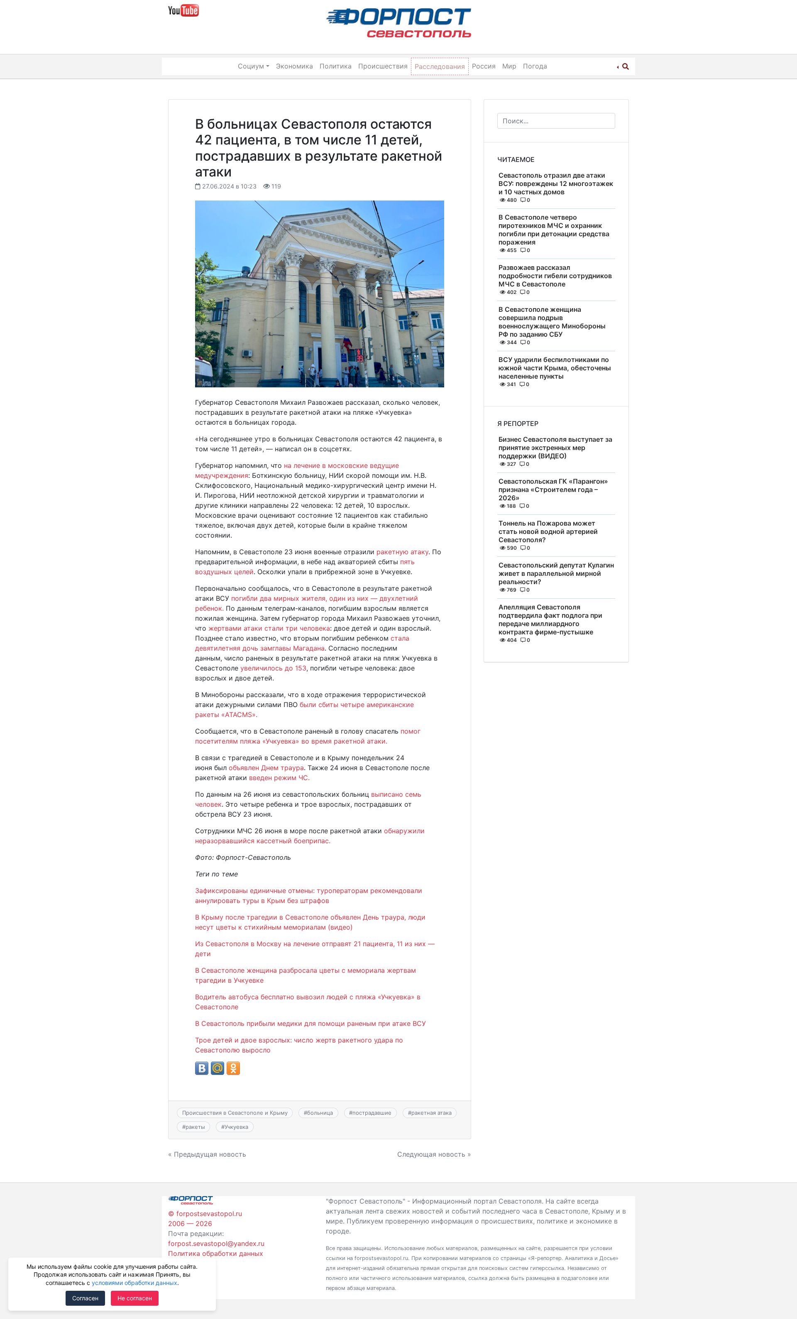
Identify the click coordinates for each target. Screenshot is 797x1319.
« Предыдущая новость (207, 1154)
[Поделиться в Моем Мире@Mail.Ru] (217, 1068)
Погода (535, 66)
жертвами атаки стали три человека (269, 628)
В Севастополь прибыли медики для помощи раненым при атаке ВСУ (310, 1023)
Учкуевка (236, 1126)
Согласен (85, 1298)
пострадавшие (371, 1112)
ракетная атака (431, 1112)
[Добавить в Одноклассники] (233, 1068)
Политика (336, 66)
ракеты (195, 1126)
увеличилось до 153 (273, 668)
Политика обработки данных (215, 1253)
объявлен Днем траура (266, 768)
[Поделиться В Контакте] (201, 1068)
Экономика (294, 66)
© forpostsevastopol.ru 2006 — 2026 (205, 1218)
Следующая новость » (434, 1154)
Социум (251, 66)
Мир (509, 66)
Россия (484, 66)
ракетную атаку (402, 552)
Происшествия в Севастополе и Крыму (235, 1112)
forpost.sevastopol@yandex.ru (216, 1243)
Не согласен (134, 1298)
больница (320, 1112)
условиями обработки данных (134, 1282)
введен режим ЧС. (279, 777)
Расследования (440, 66)
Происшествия (383, 66)
